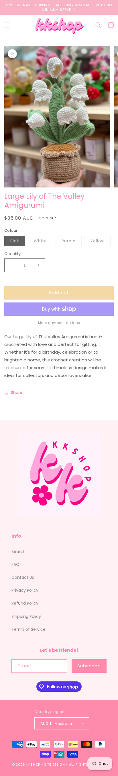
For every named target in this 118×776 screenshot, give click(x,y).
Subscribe (89, 666)
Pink (17, 242)
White (43, 242)
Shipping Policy (26, 616)
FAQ (15, 564)
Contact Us (22, 577)
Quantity (12, 253)
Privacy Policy (24, 590)
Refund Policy (24, 603)
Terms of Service (28, 629)
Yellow (100, 242)
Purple (72, 242)
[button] (7, 25)
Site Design (54, 764)
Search (18, 551)
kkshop (33, 764)
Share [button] (16, 392)
